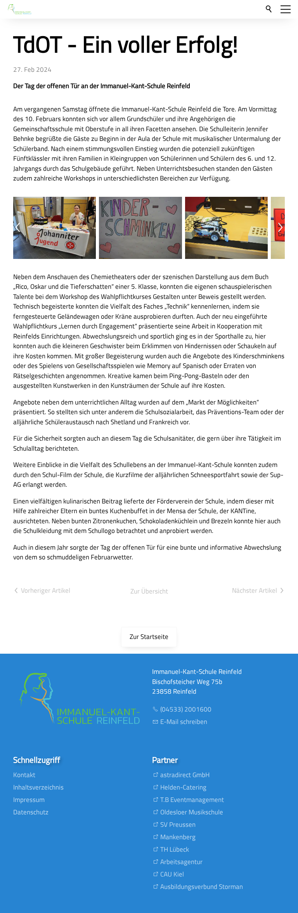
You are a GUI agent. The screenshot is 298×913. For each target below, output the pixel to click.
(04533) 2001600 (185, 709)
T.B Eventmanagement (192, 800)
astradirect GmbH (185, 775)
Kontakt (24, 775)
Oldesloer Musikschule (191, 812)
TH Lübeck (174, 849)
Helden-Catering (183, 787)
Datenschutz (31, 812)
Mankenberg (178, 837)
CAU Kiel (172, 874)
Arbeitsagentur (181, 862)
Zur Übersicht (149, 591)
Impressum (29, 800)
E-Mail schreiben (183, 722)
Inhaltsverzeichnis (38, 787)
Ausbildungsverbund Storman (201, 887)
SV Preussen (178, 824)
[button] (285, 9)
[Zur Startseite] (20, 9)
